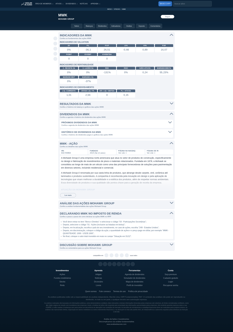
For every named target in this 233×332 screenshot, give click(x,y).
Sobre (76, 26)
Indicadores (115, 26)
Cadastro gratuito (170, 278)
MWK (124, 9)
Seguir (167, 17)
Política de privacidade (138, 291)
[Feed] (128, 264)
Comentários (155, 26)
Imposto (142, 26)
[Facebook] (105, 264)
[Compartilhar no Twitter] (55, 53)
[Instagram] (100, 264)
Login (170, 282)
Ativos (59, 4)
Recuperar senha (170, 285)
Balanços (89, 26)
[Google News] (123, 264)
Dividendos (71, 4)
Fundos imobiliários (62, 278)
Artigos (98, 274)
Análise (129, 26)
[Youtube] (119, 264)
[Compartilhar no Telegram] (55, 43)
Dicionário (98, 282)
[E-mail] (133, 264)
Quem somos (91, 291)
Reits (62, 285)
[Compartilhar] (55, 33)
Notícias (84, 4)
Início (109, 9)
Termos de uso (119, 291)
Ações (62, 274)
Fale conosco (105, 291)
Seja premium (171, 274)
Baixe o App (165, 4)
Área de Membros (43, 4)
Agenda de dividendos (134, 274)
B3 (47, 305)
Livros (98, 285)
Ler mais (68, 195)
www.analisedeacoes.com (116, 324)
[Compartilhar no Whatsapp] (55, 38)
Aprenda (95, 4)
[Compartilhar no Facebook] (55, 48)
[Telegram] (114, 264)
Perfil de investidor (135, 285)
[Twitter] (110, 264)
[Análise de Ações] (27, 3)
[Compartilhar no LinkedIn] (55, 59)
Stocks (117, 9)
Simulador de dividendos (134, 278)
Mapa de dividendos (134, 282)
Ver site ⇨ (122, 153)
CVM (50, 305)
